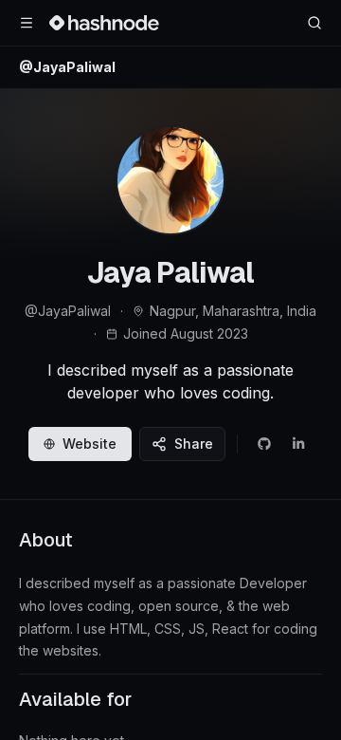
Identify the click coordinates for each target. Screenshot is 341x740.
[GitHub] (264, 444)
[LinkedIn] (298, 444)
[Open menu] (26, 23)
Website (90, 443)
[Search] (314, 23)
